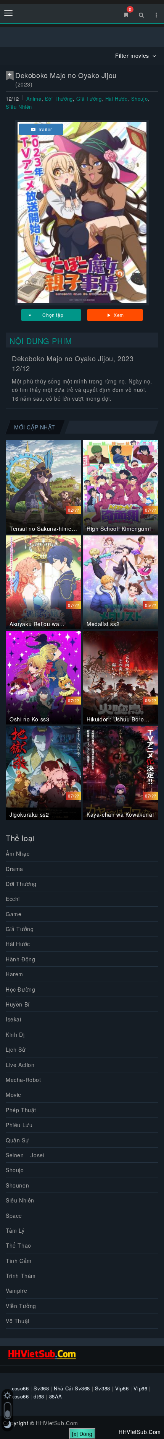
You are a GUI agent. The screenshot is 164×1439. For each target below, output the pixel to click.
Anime (34, 98)
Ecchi (13, 898)
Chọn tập (52, 315)
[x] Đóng (82, 1433)
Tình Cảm (19, 1260)
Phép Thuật (21, 1110)
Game (13, 914)
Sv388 (102, 1388)
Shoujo (139, 98)
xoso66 (20, 1388)
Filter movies (133, 55)
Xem (118, 315)
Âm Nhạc (17, 853)
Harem (14, 974)
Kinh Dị (15, 1034)
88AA (55, 1396)
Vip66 (122, 1388)
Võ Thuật (18, 1321)
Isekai (13, 1019)
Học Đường (20, 989)
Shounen (17, 1185)
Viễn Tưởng (21, 1306)
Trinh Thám (21, 1275)
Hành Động (20, 959)
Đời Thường (59, 98)
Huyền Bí (18, 1004)
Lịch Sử (16, 1049)
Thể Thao (18, 1245)
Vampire (16, 1290)
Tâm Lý (15, 1230)
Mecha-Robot (23, 1079)
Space (14, 1215)
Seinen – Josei (25, 1155)
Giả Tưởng (88, 98)
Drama (14, 869)
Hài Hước (116, 98)
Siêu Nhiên (19, 106)
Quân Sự (17, 1140)
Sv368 (41, 1388)
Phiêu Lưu (19, 1125)
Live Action (20, 1065)
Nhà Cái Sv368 (72, 1388)
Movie (13, 1094)
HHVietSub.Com (57, 1423)
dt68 (39, 1396)
